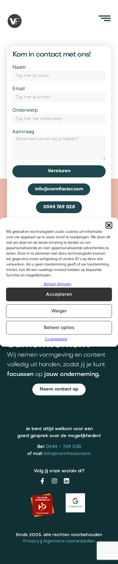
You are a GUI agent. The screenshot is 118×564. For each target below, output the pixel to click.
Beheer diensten (57, 284)
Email (18, 88)
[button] (109, 225)
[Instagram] (54, 481)
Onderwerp (25, 110)
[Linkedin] (67, 481)
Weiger (59, 311)
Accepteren (59, 294)
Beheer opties (59, 327)
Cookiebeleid (56, 339)
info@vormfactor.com (67, 454)
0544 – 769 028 (63, 447)
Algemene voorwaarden (69, 541)
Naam (19, 67)
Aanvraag (23, 131)
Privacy (31, 541)
